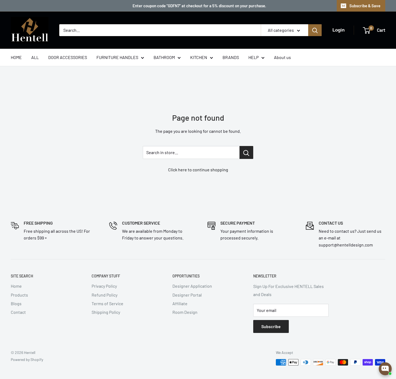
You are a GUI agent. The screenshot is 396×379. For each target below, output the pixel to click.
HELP (253, 57)
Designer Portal (187, 294)
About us (282, 57)
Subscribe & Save (364, 5)
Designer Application (192, 285)
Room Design (184, 312)
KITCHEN (198, 57)
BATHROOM (164, 57)
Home (16, 285)
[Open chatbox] (385, 368)
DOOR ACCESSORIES (67, 57)
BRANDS (231, 57)
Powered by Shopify (27, 359)
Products (19, 294)
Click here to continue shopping (198, 169)
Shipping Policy (106, 312)
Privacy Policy (104, 285)
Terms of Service (107, 303)
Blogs (16, 303)
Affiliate (179, 303)
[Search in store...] (246, 152)
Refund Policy (104, 294)
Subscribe (271, 326)
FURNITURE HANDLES (117, 57)
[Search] (315, 30)
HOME (16, 57)
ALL (35, 57)
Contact (18, 312)
